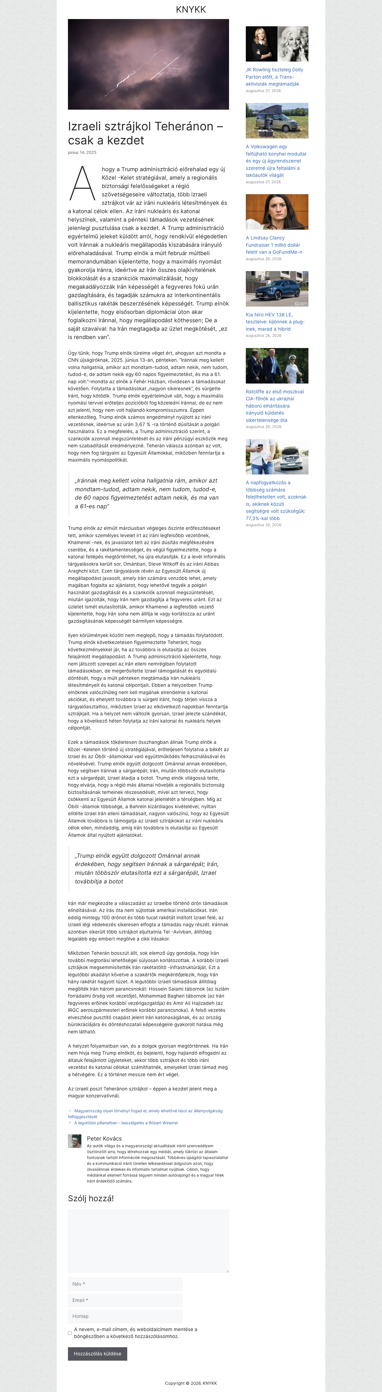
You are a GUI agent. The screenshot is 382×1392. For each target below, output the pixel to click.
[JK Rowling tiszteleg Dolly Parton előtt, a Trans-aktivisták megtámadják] (277, 58)
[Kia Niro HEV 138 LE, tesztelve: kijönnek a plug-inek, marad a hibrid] (277, 302)
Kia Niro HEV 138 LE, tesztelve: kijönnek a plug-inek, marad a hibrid (275, 322)
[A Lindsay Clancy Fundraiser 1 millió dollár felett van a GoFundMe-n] (277, 226)
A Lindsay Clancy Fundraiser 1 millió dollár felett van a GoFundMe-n (274, 245)
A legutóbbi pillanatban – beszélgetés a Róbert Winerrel (126, 1122)
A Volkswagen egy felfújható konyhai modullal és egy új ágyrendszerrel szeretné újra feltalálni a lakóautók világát (276, 161)
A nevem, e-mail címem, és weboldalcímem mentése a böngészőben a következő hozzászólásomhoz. (135, 1333)
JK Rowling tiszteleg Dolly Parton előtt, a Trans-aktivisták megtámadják (274, 77)
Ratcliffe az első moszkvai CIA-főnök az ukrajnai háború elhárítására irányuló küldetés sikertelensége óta (275, 406)
